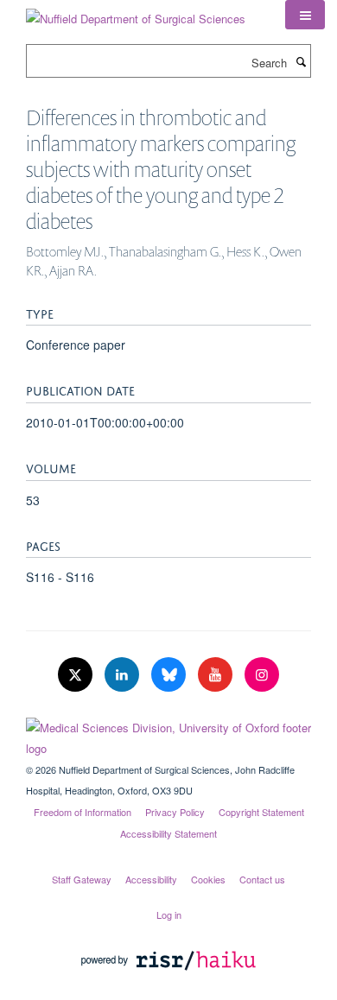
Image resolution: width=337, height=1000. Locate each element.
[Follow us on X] (77, 675)
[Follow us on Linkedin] (124, 675)
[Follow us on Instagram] (262, 675)
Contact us (262, 879)
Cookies (208, 879)
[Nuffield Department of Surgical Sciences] (135, 12)
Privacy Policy (175, 812)
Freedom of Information (82, 812)
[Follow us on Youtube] (217, 675)
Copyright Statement (261, 812)
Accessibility (151, 879)
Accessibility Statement (168, 833)
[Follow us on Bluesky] (170, 675)
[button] (305, 14)
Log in (168, 914)
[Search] (300, 61)
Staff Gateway (81, 879)
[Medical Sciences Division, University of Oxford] (168, 734)
